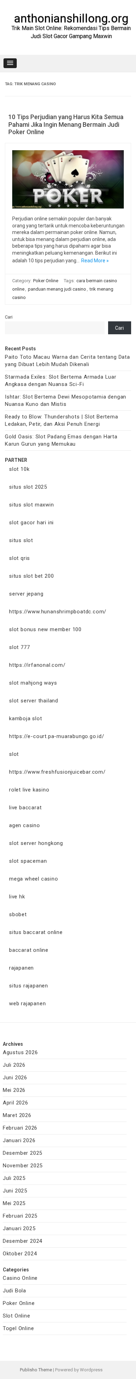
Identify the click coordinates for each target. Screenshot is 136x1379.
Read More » (95, 260)
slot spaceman (28, 861)
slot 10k (19, 469)
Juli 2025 (14, 1178)
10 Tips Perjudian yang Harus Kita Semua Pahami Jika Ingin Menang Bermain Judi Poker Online (65, 124)
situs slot (21, 540)
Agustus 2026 (20, 1052)
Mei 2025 (14, 1203)
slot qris (19, 558)
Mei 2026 (14, 1090)
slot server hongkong (36, 843)
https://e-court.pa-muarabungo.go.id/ (56, 736)
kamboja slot (25, 718)
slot (14, 754)
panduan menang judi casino (57, 289)
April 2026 (15, 1103)
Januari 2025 (19, 1228)
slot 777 (19, 647)
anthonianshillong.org (71, 18)
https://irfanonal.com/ (37, 665)
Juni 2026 (15, 1077)
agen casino (24, 825)
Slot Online (16, 1316)
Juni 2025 (15, 1191)
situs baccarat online (36, 932)
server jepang (26, 594)
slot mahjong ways (33, 683)
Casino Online (20, 1278)
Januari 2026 (19, 1140)
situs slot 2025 (28, 487)
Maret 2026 (17, 1115)
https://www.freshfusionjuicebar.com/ (57, 772)
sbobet (18, 914)
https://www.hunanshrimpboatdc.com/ (57, 611)
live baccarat (25, 807)
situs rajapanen (28, 986)
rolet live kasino (29, 790)
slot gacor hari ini (31, 522)
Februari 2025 (20, 1216)
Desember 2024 (22, 1241)
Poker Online (45, 280)
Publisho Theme (36, 1369)
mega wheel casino (33, 879)
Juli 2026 (14, 1065)
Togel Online (18, 1328)
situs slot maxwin (31, 505)
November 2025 (23, 1165)
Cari (9, 317)
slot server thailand (33, 701)
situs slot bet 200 (31, 576)
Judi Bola (14, 1290)
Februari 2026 (20, 1128)
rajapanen (21, 968)
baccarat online (28, 950)
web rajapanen (27, 1003)
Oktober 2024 (20, 1253)
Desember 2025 (22, 1153)
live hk (17, 896)
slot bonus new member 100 (45, 629)
